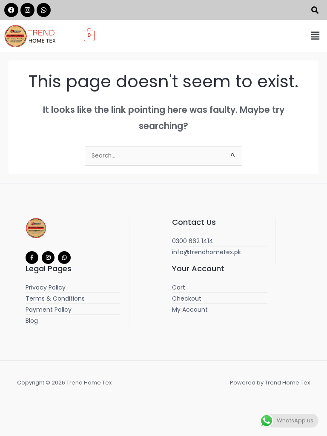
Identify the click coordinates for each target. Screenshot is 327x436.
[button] (315, 36)
